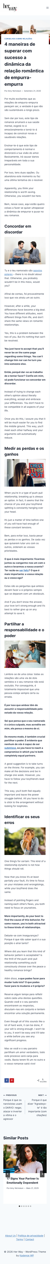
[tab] (19, 1206)
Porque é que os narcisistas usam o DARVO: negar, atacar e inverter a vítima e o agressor (12, 1107)
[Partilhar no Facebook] (6, 1080)
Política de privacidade (30, 1235)
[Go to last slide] (8, 1174)
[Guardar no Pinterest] (12, 1080)
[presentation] (25, 1158)
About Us (10, 1235)
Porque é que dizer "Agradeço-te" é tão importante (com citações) (37, 1105)
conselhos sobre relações (18, 39)
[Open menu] (47, 8)
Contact (29, 1239)
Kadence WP (27, 1255)
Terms (19, 1239)
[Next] (42, 1174)
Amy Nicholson (14, 91)
